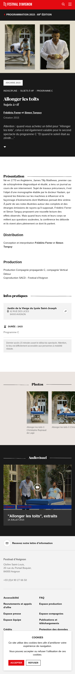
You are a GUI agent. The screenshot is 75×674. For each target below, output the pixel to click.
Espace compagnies (51, 613)
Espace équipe (12, 619)
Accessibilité (11, 597)
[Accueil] (17, 4)
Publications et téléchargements (49, 621)
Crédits (7, 629)
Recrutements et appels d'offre (17, 605)
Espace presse (12, 613)
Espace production (50, 603)
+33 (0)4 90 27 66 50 (15, 580)
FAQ (41, 597)
